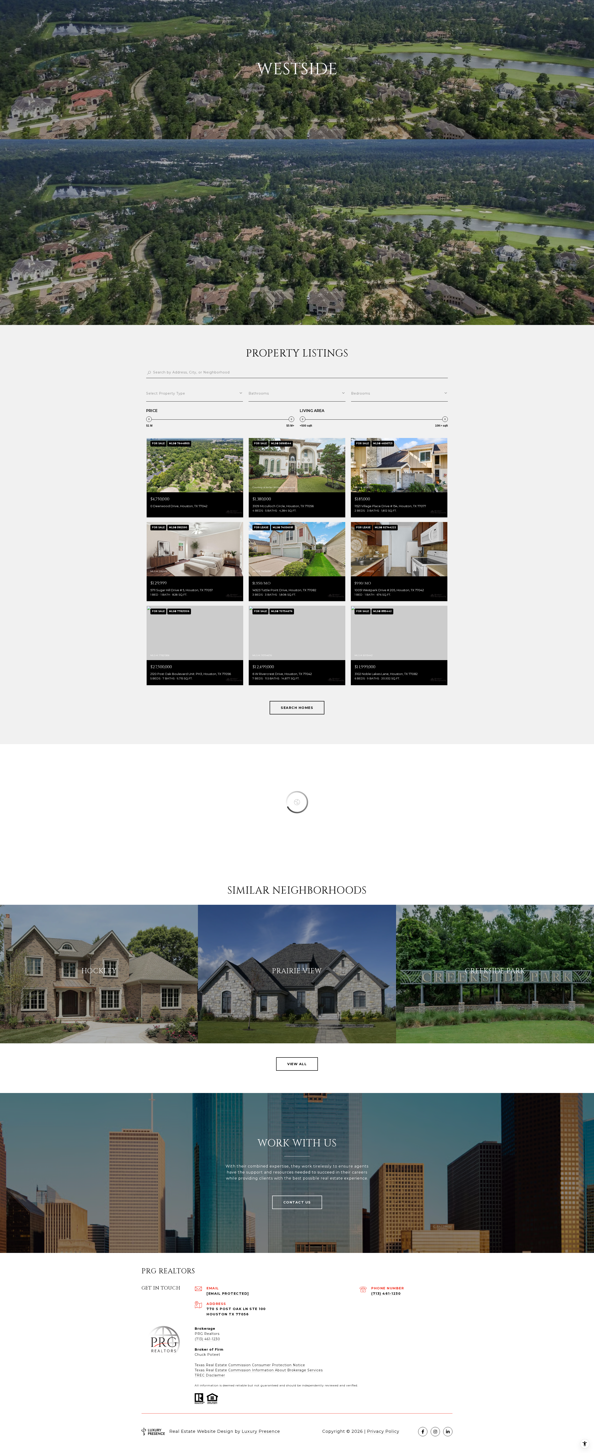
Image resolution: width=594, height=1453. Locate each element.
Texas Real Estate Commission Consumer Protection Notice (250, 1365)
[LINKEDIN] (447, 1431)
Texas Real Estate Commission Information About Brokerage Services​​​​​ (259, 1370)
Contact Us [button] (297, 1202)
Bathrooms (259, 393)
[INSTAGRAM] (435, 1431)
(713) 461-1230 (386, 1293)
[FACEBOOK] (422, 1431)
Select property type (165, 393)
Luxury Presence (261, 1431)
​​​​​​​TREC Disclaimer (210, 1375)
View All (297, 1064)
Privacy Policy (383, 1431)
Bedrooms (360, 393)
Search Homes (297, 708)
